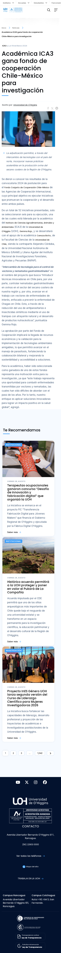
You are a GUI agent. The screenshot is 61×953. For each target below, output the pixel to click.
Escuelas (22, 3)
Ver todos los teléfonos (29, 855)
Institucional (13, 445)
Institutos (7, 3)
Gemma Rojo (26, 231)
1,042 (39, 753)
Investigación (14, 650)
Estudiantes (39, 3)
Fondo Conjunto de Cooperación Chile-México (26, 187)
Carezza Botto (44, 235)
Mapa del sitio (32, 866)
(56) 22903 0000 (30, 844)
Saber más (12, 532)
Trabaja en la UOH (29, 878)
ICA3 (4, 46)
